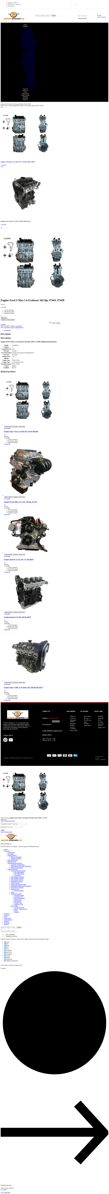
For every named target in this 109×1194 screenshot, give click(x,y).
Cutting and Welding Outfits (18, 884)
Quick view (22, 426)
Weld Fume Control (16, 893)
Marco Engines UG (6, 843)
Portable (16, 912)
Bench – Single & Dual (20, 909)
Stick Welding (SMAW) (17, 878)
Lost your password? (6, 832)
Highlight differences (11, 936)
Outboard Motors (12, 855)
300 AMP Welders (19, 872)
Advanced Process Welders (18, 871)
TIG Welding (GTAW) (17, 880)
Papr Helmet (17, 901)
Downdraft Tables (19, 895)
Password (4, 827)
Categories (7, 851)
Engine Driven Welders (17, 887)
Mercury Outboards (16, 857)
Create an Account (10, 821)
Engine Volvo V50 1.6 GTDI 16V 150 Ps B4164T (21, 431)
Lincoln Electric (15, 883)
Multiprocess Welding (17, 881)
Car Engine (10, 105)
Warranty (6, 921)
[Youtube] (11, 740)
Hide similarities (10, 934)
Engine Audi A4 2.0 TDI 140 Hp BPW (17, 617)
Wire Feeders (14, 906)
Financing (6, 922)
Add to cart (4, 318)
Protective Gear (15, 889)
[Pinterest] (5, 740)
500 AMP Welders (19, 874)
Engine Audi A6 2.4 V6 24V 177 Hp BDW (19, 559)
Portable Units (18, 903)
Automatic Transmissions (17, 864)
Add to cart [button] (7, 444)
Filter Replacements (19, 898)
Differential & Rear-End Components (21, 866)
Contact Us (7, 913)
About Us (6, 915)
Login (2, 830)
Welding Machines (12, 869)
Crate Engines (11, 852)
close (10, 1185)
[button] (1, 227)
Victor (12, 892)
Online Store (7, 918)
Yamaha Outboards (16, 858)
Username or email (6, 824)
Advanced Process (19, 907)
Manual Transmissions (17, 867)
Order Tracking (8, 919)
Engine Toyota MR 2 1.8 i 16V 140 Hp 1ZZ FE (20, 502)
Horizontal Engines (12, 860)
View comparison (5, 1192)
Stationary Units (18, 904)
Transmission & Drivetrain (14, 863)
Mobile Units (17, 900)
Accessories (17, 875)
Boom (16, 910)
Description (7, 330)
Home (5, 849)
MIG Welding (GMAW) (17, 877)
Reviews (6, 924)
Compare (3, 319)
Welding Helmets (19, 890)
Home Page (4, 105)
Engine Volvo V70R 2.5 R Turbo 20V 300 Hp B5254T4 (23, 687)
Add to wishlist (10, 319)
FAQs (5, 916)
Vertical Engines (11, 861)
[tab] (56, 330)
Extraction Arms (18, 896)
